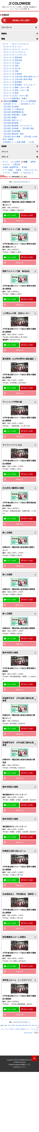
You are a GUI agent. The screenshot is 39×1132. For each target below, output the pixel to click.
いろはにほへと (27, 173)
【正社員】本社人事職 (11, 137)
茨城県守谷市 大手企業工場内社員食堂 (18, 699)
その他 (31, 142)
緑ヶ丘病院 (7, 533)
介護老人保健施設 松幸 (12, 187)
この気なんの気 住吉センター (16, 313)
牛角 (25, 162)
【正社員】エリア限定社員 (13, 109)
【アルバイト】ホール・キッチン (16, 49)
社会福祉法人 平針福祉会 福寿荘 (18, 894)
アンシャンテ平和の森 (12, 402)
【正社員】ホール (10, 104)
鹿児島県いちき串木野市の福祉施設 (18, 359)
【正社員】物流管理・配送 (13, 134)
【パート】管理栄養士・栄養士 (15, 98)
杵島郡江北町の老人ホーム (14, 851)
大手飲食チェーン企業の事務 (14, 142)
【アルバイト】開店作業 (12, 57)
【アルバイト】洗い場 (11, 68)
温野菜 (33, 162)
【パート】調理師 (10, 101)
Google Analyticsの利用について (20, 1064)
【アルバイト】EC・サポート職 (15, 96)
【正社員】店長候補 (10, 128)
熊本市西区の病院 (10, 652)
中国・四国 (31, 1025)
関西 (26, 1025)
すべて (5, 44)
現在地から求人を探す (21, 20)
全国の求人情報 (28, 1032)
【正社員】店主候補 (10, 107)
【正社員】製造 (28, 128)
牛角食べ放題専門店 (10, 167)
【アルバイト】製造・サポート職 (16, 90)
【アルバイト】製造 (10, 93)
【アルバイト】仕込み (11, 63)
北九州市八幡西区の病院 (13, 488)
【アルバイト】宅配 (10, 71)
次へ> (28, 182)
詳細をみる (19, 220)
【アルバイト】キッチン (12, 47)
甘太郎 (24, 167)
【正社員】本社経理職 (11, 131)
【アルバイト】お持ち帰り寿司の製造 (17, 79)
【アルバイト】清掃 (10, 66)
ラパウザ (6, 173)
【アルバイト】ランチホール (14, 52)
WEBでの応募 (28, 215)
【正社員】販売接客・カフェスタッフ (17, 126)
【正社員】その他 (30, 137)
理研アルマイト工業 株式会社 (16, 229)
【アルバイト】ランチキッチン (15, 55)
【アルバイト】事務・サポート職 (16, 87)
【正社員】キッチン (28, 104)
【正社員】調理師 (10, 117)
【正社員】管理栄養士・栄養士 (15, 115)
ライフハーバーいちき (12, 445)
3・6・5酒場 (8, 170)
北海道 (18, 170)
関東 (20, 1025)
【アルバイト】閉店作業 (12, 60)
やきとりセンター (31, 170)
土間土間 (16, 164)
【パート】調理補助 (28, 101)
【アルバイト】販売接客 (12, 82)
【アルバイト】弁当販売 (12, 74)
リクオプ (23, 1067)
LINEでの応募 (11, 215)
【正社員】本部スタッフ (12, 120)
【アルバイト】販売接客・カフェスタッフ (19, 85)
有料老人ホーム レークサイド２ (17, 980)
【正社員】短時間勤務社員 (13, 112)
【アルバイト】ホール (20, 44)
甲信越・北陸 (14, 1025)
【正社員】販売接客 (10, 123)
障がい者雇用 (8, 139)
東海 (23, 1025)
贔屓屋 (15, 173)
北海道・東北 (7, 1025)
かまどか (6, 164)
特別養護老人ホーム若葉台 (14, 937)
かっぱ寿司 (15, 162)
